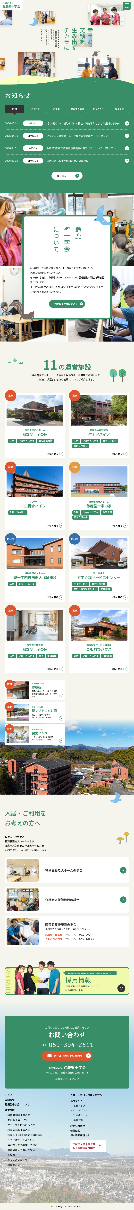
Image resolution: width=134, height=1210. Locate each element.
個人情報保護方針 (80, 1135)
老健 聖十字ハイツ (18, 1120)
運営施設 (10, 1110)
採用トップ (79, 1105)
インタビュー (80, 1110)
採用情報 (78, 1119)
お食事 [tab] (56, 109)
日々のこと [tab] (98, 109)
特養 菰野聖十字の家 (19, 1115)
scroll (108, 58)
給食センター (15, 1164)
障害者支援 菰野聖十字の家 (22, 1144)
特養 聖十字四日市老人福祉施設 (25, 1135)
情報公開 (75, 1130)
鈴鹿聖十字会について (17, 1104)
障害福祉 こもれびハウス (21, 1149)
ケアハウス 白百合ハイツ (21, 1125)
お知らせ (10, 1099)
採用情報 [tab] (119, 109)
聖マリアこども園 (17, 1159)
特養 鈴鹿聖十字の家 (19, 1130)
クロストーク (80, 1114)
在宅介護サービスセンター (22, 1139)
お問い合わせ (77, 1125)
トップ (8, 1095)
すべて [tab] (15, 109)
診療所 (11, 1154)
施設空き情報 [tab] (77, 109)
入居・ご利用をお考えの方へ (86, 1095)
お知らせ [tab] (35, 109)
